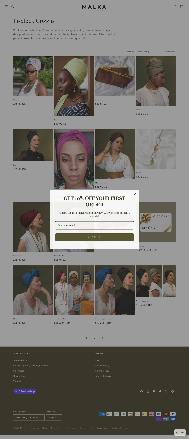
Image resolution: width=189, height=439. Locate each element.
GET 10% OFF (94, 237)
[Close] (135, 193)
